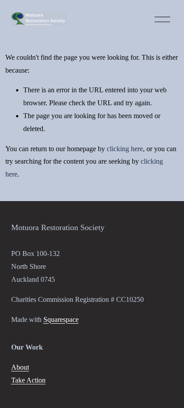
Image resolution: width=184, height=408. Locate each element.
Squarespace (61, 319)
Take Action (28, 380)
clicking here (125, 148)
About (20, 367)
